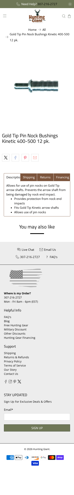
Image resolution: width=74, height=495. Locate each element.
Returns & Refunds (16, 357)
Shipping (10, 353)
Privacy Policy (13, 361)
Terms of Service (15, 365)
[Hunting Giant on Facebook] (5, 382)
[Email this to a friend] (35, 157)
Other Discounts (14, 333)
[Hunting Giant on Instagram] (10, 382)
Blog (7, 321)
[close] (70, 4)
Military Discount (15, 329)
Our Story (10, 369)
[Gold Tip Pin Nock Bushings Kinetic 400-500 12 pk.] (37, 86)
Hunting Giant (41, 449)
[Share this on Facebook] (15, 157)
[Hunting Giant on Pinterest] (15, 382)
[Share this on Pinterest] (25, 157)
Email (8, 410)
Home (32, 29)
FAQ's (7, 317)
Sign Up (37, 428)
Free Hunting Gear (16, 325)
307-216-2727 (47, 4)
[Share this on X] (5, 157)
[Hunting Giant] (37, 16)
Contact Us (11, 374)
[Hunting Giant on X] (19, 382)
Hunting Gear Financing (19, 338)
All (44, 29)
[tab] (12, 177)
